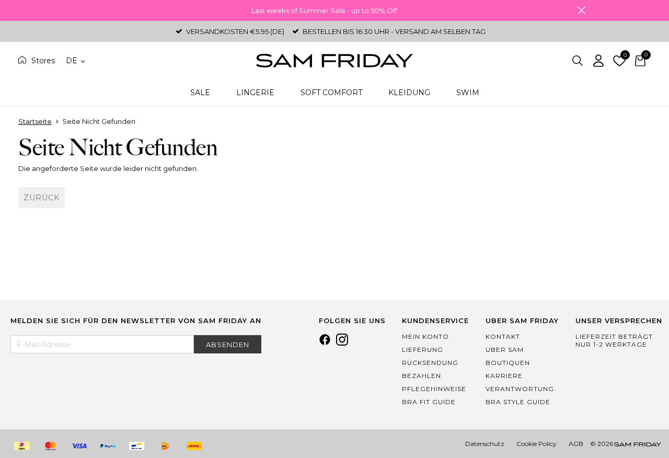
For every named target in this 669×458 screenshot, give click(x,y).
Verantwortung (520, 389)
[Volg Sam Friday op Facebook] (325, 343)
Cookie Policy (536, 444)
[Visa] (79, 446)
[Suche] (577, 60)
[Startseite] (334, 61)
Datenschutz (484, 444)
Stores (43, 60)
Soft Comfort (331, 92)
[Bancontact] (136, 446)
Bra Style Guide (518, 402)
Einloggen (598, 60)
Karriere (504, 376)
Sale (200, 92)
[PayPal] (107, 446)
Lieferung (422, 349)
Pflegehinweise (434, 389)
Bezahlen (421, 376)
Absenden (227, 344)
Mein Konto (425, 336)
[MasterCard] (50, 446)
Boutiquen (508, 363)
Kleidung (409, 92)
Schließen (581, 10)
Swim (467, 92)
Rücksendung (430, 363)
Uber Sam (505, 349)
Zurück (42, 197)
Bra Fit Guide (429, 402)
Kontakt (503, 336)
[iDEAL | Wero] (21, 446)
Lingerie (255, 92)
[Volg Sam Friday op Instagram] (342, 343)
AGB (576, 444)
